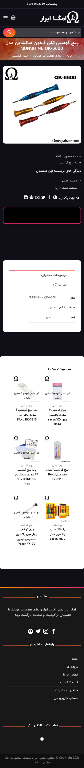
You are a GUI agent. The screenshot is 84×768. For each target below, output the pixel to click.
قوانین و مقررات (66, 690)
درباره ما (72, 667)
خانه (69, 56)
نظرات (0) (60, 285)
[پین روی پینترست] (31, 197)
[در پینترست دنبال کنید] (30, 632)
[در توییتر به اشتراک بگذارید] (43, 197)
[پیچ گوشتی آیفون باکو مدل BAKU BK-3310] (57, 449)
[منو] (5, 18)
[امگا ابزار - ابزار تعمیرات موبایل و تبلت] (60, 17)
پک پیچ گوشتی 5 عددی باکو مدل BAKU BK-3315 (27, 415)
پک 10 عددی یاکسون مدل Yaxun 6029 (57, 534)
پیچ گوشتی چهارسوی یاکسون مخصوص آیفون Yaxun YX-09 (26, 537)
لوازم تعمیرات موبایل (47, 56)
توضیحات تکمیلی (54, 275)
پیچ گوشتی (20, 56)
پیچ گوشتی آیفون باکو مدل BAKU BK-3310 (57, 475)
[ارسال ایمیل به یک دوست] (37, 197)
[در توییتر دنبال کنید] (38, 632)
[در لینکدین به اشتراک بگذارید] (25, 197)
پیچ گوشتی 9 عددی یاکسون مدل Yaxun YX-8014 (57, 417)
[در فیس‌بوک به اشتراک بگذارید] (49, 197)
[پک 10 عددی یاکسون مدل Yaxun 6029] (57, 508)
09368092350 (36, 4)
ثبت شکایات (69, 682)
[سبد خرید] (13, 17)
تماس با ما (70, 675)
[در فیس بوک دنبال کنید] (53, 632)
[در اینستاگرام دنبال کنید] (45, 632)
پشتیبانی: (51, 4)
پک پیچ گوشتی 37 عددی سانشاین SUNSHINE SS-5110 (26, 477)
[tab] (42, 275)
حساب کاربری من (66, 698)
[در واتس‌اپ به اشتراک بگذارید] (55, 197)
